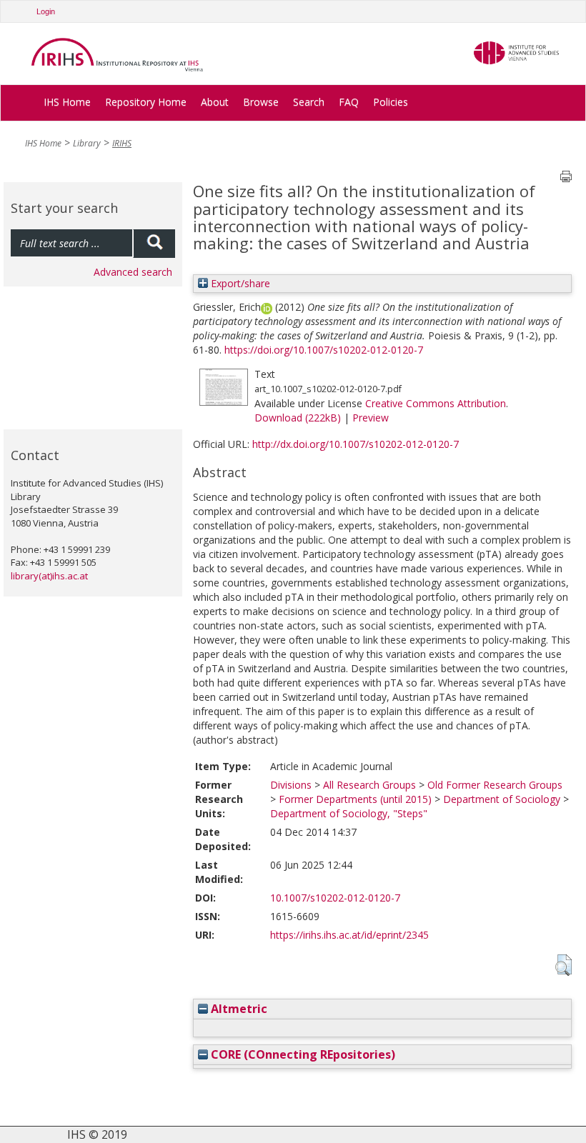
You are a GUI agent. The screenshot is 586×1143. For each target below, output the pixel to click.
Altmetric (237, 1009)
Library (87, 143)
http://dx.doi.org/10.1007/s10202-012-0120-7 (355, 444)
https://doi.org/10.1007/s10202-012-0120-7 (323, 349)
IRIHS (121, 143)
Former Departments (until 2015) (355, 799)
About (215, 102)
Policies (390, 102)
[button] (563, 965)
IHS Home (67, 102)
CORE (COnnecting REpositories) (301, 1054)
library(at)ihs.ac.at (49, 575)
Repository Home (146, 102)
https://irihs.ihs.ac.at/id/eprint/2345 (349, 935)
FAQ (349, 102)
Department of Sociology (501, 799)
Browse (261, 102)
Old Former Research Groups (494, 785)
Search (308, 102)
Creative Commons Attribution (435, 403)
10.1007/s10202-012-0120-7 (335, 897)
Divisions (291, 785)
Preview (370, 417)
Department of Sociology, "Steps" (348, 813)
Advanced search (133, 272)
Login (45, 11)
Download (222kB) (297, 417)
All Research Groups (369, 785)
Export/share (239, 283)
